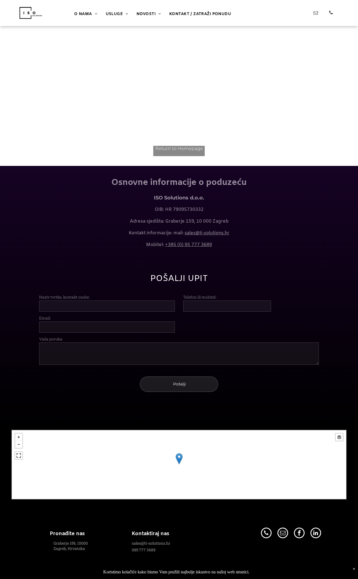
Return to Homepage (179, 148)
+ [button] (18, 437)
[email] (315, 13)
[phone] (331, 13)
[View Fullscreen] (18, 455)
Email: (45, 318)
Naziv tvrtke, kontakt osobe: (64, 297)
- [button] (18, 444)
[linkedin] (315, 534)
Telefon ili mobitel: (199, 297)
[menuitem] (86, 14)
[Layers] (339, 437)
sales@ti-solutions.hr (207, 233)
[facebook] (299, 534)
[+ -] (179, 464)
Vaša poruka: (51, 339)
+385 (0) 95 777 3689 (188, 245)
